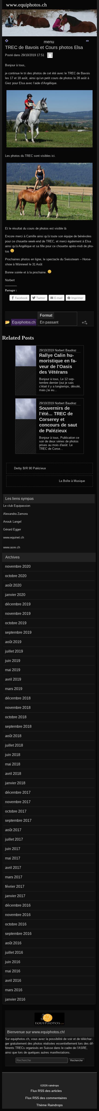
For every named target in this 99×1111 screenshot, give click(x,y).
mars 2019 (13, 689)
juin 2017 (12, 849)
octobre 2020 (15, 576)
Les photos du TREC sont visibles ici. (30, 155)
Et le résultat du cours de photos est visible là (35, 228)
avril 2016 (13, 980)
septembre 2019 (18, 632)
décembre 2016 (18, 905)
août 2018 (13, 736)
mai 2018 (12, 764)
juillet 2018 (14, 745)
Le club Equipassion (16, 505)
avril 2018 (13, 774)
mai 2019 (12, 670)
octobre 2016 (15, 924)
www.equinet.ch (13, 537)
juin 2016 (12, 962)
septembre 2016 (18, 934)
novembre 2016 (18, 915)
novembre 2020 (18, 566)
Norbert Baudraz (65, 350)
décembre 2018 (18, 698)
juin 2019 (12, 661)
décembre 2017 (18, 792)
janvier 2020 (15, 595)
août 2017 (13, 830)
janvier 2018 (15, 783)
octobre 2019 (15, 623)
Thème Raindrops (49, 1105)
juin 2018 (12, 755)
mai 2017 (12, 858)
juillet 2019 (14, 651)
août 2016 (13, 943)
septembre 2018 (18, 726)
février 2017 (14, 886)
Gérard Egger (12, 529)
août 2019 (13, 642)
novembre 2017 (18, 802)
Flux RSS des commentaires (46, 1098)
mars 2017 (13, 877)
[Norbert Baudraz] (50, 55)
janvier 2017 (15, 896)
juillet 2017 (14, 839)
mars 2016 (13, 990)
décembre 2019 (18, 604)
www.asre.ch (11, 547)
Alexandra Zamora (15, 513)
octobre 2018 (15, 717)
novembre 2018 (18, 708)
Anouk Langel (12, 521)
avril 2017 (13, 868)
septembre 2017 (18, 820)
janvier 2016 (15, 999)
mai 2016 (12, 971)
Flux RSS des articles (46, 1091)
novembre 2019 (18, 614)
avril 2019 (13, 679)
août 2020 (13, 585)
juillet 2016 (14, 952)
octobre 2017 (15, 811)
